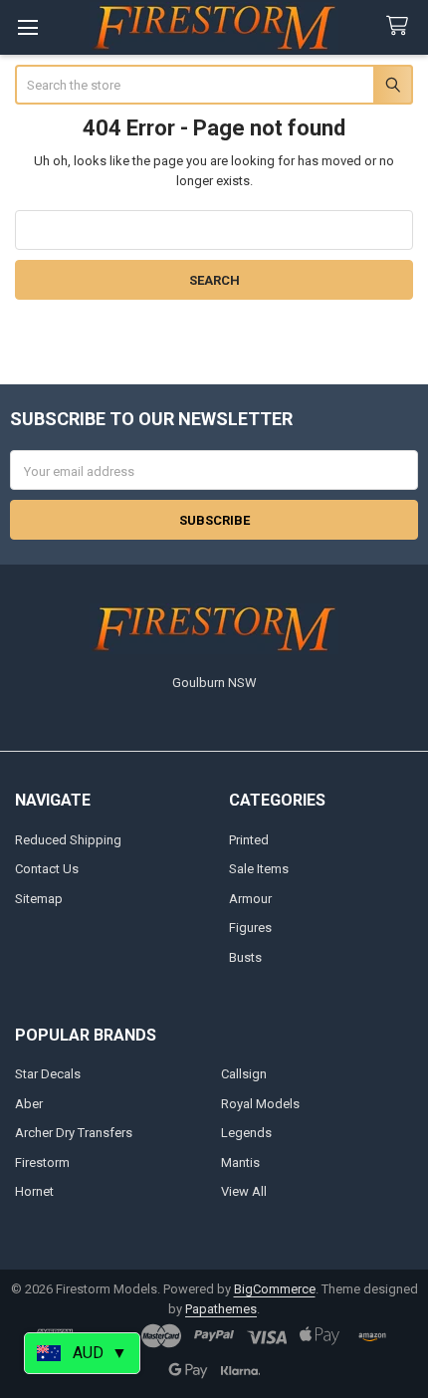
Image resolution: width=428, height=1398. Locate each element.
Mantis (240, 1162)
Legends (246, 1132)
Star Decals (48, 1073)
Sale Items (259, 868)
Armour (250, 898)
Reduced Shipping (68, 839)
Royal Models (260, 1103)
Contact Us (47, 868)
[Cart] (401, 26)
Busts (245, 957)
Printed (249, 839)
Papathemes (221, 1308)
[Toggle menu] (27, 27)
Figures (250, 927)
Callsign (244, 1073)
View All (244, 1191)
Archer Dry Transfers (73, 1132)
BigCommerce (275, 1289)
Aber (29, 1103)
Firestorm (42, 1162)
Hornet (34, 1191)
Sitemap (39, 898)
